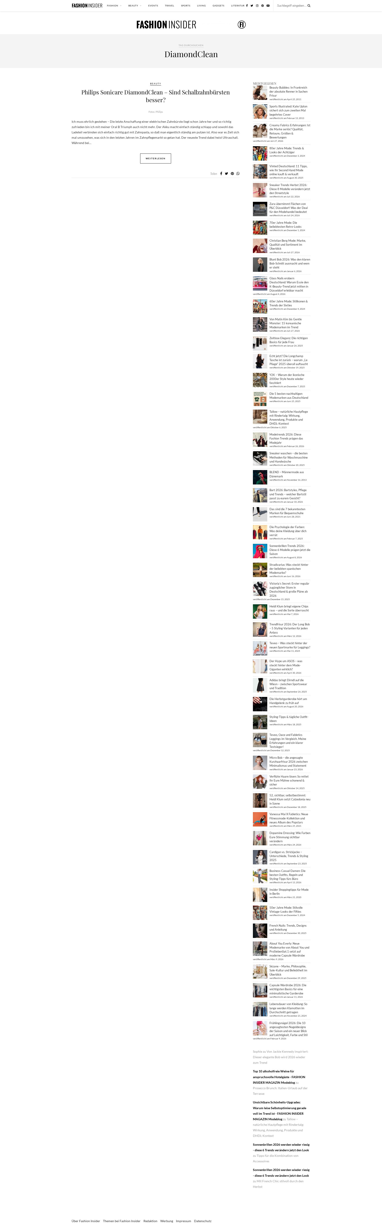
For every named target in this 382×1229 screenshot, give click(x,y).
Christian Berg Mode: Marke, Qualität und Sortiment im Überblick (287, 244)
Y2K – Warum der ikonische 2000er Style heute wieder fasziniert (286, 379)
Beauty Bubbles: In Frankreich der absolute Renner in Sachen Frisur (288, 91)
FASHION (112, 5)
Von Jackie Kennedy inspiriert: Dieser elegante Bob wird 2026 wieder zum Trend (280, 1057)
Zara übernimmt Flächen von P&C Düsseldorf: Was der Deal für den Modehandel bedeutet (288, 208)
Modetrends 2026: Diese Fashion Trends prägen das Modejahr (286, 438)
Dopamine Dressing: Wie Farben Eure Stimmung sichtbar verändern (289, 837)
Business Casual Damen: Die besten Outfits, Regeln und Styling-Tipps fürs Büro (287, 875)
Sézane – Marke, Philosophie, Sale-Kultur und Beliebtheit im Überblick (288, 970)
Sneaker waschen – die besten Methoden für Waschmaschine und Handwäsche (288, 457)
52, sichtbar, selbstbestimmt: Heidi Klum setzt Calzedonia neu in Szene (289, 799)
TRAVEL (169, 5)
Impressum (183, 1221)
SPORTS (185, 5)
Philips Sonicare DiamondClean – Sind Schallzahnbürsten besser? (155, 96)
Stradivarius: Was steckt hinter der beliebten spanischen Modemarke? (288, 568)
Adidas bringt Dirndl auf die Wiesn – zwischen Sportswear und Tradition (288, 684)
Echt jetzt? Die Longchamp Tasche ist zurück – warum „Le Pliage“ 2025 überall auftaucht (288, 360)
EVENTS (153, 5)
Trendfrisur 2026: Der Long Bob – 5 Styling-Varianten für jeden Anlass (289, 628)
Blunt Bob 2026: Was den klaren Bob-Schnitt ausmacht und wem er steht (289, 263)
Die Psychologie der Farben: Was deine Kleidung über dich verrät (287, 531)
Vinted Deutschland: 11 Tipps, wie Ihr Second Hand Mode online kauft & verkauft (288, 170)
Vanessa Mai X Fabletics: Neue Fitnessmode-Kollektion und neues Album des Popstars (288, 818)
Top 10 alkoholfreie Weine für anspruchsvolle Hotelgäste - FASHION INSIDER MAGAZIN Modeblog (279, 1076)
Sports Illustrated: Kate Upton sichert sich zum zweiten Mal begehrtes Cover (288, 110)
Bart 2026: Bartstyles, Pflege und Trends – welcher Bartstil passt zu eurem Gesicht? (288, 494)
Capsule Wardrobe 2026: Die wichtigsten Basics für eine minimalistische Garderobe (287, 989)
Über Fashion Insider (86, 1221)
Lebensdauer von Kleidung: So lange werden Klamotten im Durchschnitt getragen (288, 1008)
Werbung (166, 1221)
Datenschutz (202, 1221)
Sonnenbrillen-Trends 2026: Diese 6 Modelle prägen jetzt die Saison (289, 550)
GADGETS (218, 5)
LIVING (201, 5)
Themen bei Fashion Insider (122, 1221)
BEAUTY (133, 5)
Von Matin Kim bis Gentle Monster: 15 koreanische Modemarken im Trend (285, 323)
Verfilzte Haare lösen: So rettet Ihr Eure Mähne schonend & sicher (289, 780)
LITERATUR (237, 5)
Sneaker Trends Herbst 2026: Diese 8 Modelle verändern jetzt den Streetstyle (289, 189)
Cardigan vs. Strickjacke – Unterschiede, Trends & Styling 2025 (288, 856)
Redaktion (150, 1221)
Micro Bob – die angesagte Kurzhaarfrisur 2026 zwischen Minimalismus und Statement (288, 761)
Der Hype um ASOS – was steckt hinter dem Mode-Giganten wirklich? (285, 665)
